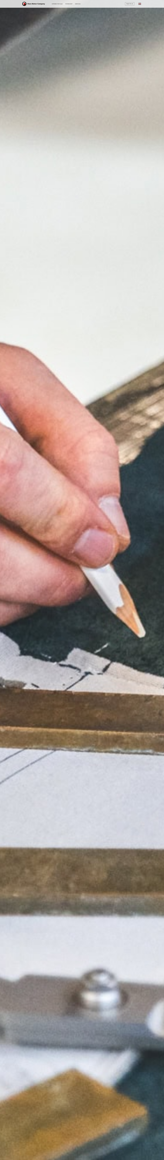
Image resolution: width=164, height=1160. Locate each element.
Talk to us (129, 4)
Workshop (68, 4)
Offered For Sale (57, 4)
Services (77, 4)
